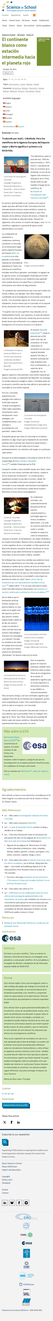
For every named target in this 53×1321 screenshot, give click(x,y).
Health (36, 84)
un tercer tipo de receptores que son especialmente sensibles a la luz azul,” (23, 582)
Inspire (34, 20)
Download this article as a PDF (15, 1105)
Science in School (8, 34)
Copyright (6, 1176)
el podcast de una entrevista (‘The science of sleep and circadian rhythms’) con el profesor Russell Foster (28, 880)
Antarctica (16, 88)
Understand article (44, 40)
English (8, 103)
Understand (44, 20)
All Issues (26, 20)
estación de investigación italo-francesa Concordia (39, 194)
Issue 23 (29, 34)
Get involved (29, 25)
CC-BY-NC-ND (8, 1093)
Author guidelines (43, 25)
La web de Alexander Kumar (20, 827)
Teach (4, 25)
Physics (21, 91)
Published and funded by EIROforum (15, 1310)
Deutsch (8, 107)
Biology (29, 84)
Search (26, 15)
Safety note (7, 1179)
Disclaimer (6, 1182)
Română (8, 118)
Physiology (30, 91)
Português (9, 114)
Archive (5, 1189)
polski (7, 110)
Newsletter (16, 15)
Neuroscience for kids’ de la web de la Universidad (27, 839)
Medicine (13, 91)
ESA (31, 888)
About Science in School (12, 1163)
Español (8, 121)
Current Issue (14, 20)
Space (37, 91)
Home (4, 20)
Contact (5, 15)
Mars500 (32, 822)
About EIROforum (9, 1166)
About (19, 25)
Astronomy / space (17, 84)
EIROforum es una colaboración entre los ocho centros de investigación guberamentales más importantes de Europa (26, 896)
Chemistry (33, 88)
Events (12, 25)
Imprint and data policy (11, 1169)
